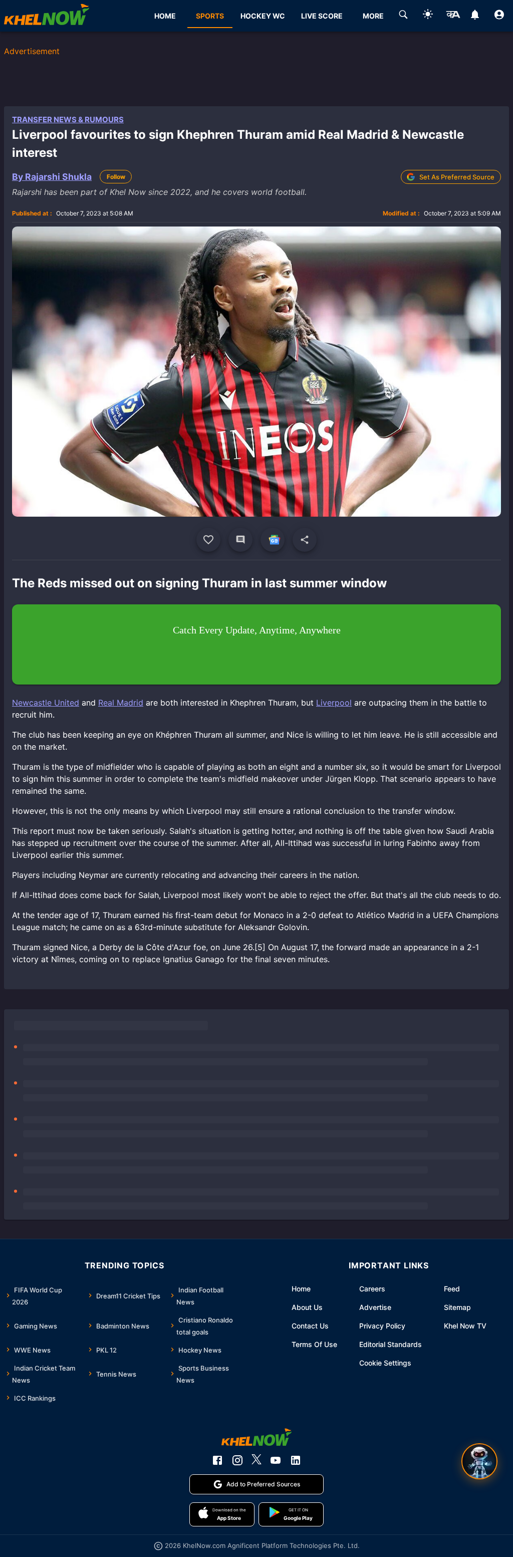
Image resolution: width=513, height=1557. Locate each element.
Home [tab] (165, 16)
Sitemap (457, 1307)
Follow (116, 176)
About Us (307, 1307)
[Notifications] (474, 16)
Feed (452, 1288)
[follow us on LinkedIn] (296, 1460)
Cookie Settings (385, 1363)
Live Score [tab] (322, 16)
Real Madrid (120, 703)
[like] (208, 540)
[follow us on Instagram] (237, 1460)
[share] (305, 540)
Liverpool (334, 703)
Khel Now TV (465, 1325)
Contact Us (310, 1325)
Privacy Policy (382, 1325)
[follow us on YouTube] (276, 1460)
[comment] (240, 540)
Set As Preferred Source (456, 177)
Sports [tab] (210, 16)
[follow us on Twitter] (256, 1460)
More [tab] (373, 16)
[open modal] (479, 1461)
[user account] (499, 16)
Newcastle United (45, 703)
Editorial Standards (390, 1344)
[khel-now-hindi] (453, 16)
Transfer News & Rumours (68, 119)
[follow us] (273, 540)
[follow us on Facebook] (217, 1460)
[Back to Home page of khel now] (46, 16)
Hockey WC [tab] (262, 16)
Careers (372, 1288)
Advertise (375, 1307)
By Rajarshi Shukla (52, 176)
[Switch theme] (428, 16)
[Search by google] (403, 16)
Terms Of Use (314, 1344)
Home (301, 1288)
